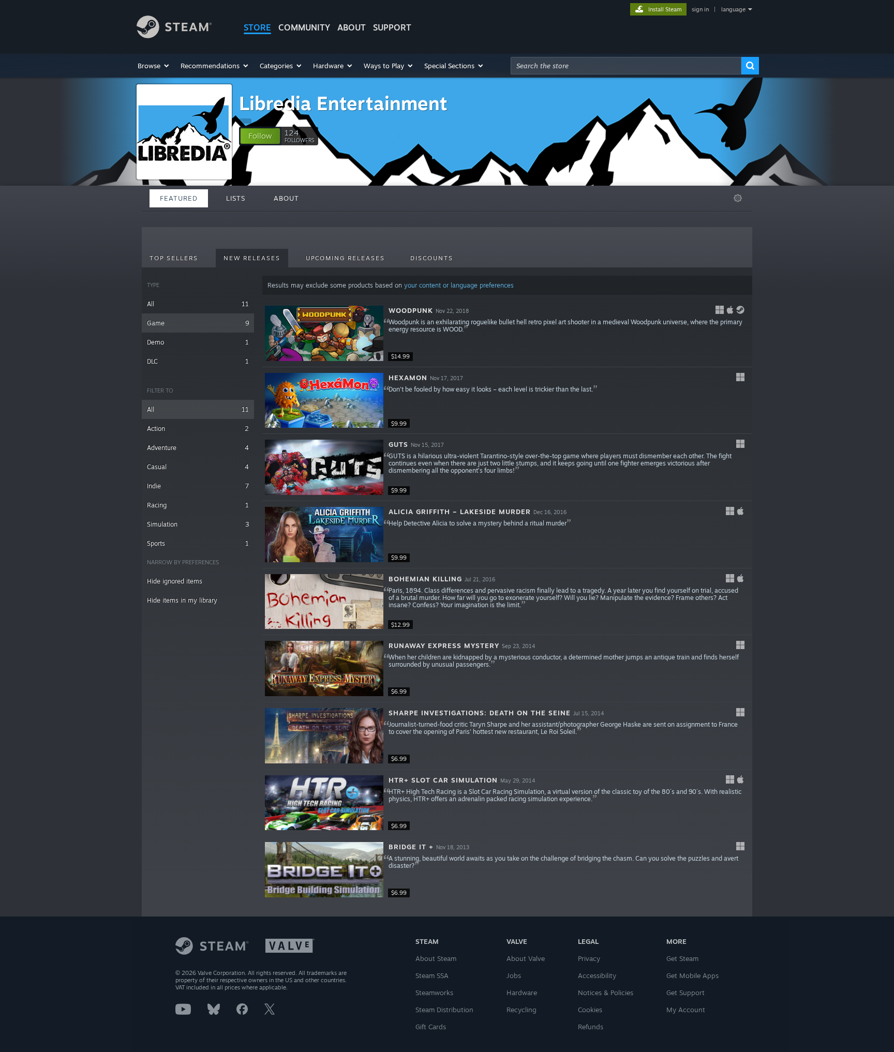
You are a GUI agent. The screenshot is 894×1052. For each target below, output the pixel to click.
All (198, 304)
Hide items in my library (182, 600)
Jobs (513, 975)
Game (198, 323)
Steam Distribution (444, 1009)
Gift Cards (430, 1027)
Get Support (685, 992)
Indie (198, 486)
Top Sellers (174, 258)
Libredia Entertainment (343, 103)
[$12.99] (324, 601)
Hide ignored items (174, 581)
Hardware (521, 992)
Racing (198, 505)
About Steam (435, 958)
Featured (179, 198)
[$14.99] (324, 333)
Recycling (521, 1009)
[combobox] (626, 65)
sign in (700, 9)
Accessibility (597, 975)
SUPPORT (392, 27)
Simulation (198, 524)
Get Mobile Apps (692, 975)
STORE (257, 27)
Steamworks (434, 992)
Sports (198, 543)
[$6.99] (324, 668)
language (733, 9)
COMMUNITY (304, 27)
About (351, 27)
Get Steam (682, 958)
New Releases (252, 258)
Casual (198, 467)
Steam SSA (432, 975)
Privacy (589, 958)
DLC (198, 361)
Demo (198, 342)
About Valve (525, 958)
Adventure (198, 448)
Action (198, 428)
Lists (235, 198)
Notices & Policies (605, 992)
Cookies (590, 1009)
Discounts (431, 258)
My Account (685, 1009)
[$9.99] (324, 400)
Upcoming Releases (345, 258)
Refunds (590, 1027)
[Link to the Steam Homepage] (174, 35)
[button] (153, 66)
